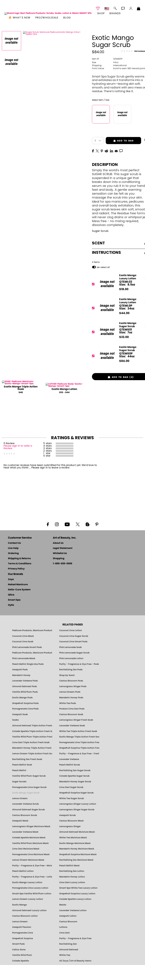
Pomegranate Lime (22, 933)
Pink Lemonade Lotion (71, 658)
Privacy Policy (16, 569)
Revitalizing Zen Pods (71, 669)
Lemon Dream (20, 798)
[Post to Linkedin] (111, 151)
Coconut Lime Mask (23, 636)
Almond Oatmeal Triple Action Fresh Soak (32, 726)
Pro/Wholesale (47, 17)
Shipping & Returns (19, 558)
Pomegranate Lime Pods (25, 709)
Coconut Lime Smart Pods (73, 641)
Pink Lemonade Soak (70, 647)
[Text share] (121, 151)
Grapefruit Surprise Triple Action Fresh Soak (79, 748)
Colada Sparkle (20, 961)
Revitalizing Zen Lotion (71, 871)
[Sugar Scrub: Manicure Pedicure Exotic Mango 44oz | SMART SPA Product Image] (11, 62)
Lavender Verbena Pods (25, 681)
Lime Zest (64, 933)
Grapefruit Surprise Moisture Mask (78, 854)
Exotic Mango (19, 905)
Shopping (58, 558)
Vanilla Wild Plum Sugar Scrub (29, 776)
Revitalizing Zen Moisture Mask (76, 860)
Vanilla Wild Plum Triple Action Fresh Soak (32, 737)
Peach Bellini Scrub (69, 765)
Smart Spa (14, 600)
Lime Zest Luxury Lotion (72, 882)
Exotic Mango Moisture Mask (75, 843)
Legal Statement (62, 548)
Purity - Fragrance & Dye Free (75, 938)
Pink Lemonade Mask (23, 658)
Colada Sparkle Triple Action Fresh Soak (32, 731)
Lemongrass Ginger (70, 826)
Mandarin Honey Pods (71, 698)
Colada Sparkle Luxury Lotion (75, 899)
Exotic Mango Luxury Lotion (27, 882)
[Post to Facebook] (93, 151)
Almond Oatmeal (68, 950)
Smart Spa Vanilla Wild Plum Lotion (31, 894)
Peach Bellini (19, 770)
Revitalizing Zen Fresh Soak (27, 759)
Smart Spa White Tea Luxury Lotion (78, 888)
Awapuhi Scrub (67, 815)
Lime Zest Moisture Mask (25, 849)
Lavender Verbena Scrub (25, 804)
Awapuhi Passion (21, 927)
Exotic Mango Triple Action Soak (20, 387)
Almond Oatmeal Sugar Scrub (28, 810)
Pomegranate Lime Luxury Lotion (30, 888)
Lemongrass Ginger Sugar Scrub (76, 810)
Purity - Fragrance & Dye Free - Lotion (32, 877)
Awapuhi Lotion (67, 916)
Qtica (11, 595)
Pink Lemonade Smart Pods (27, 647)
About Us (58, 543)
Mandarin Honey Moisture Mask (76, 849)
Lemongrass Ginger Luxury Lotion (77, 804)
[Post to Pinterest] (101, 151)
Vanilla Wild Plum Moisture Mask (30, 843)
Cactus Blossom (68, 922)
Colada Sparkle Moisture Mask (28, 838)
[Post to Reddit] (106, 151)
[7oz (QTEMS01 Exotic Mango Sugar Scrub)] (122, 114)
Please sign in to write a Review (18, 447)
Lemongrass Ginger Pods (72, 686)
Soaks (15, 720)
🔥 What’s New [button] (19, 17)
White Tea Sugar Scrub (71, 798)
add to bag (120, 141)
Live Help (13, 548)
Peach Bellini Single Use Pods (28, 664)
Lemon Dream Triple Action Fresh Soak (32, 754)
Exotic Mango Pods (22, 698)
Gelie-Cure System (19, 590)
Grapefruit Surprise (22, 938)
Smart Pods (18, 944)
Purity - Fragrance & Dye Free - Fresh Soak (79, 754)
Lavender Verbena (69, 759)
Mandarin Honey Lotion (72, 877)
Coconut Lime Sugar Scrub (73, 636)
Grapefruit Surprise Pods (25, 703)
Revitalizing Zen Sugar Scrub (74, 770)
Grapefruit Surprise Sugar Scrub (76, 793)
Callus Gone (18, 950)
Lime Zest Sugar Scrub (71, 787)
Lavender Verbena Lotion (72, 910)
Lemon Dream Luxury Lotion (27, 899)
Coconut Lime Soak (22, 641)
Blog (67, 17)
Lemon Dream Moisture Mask (28, 860)
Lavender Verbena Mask (25, 832)
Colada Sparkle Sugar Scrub (74, 776)
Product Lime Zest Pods (72, 709)
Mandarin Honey (21, 675)
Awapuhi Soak (20, 714)
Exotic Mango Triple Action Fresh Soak (79, 737)
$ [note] (123, 289)
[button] (48, 13)
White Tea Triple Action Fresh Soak (78, 731)
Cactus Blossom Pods (71, 681)
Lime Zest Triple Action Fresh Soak (31, 742)
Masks (62, 905)
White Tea (64, 955)
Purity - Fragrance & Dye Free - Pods (79, 664)
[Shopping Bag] (139, 9)
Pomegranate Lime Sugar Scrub (29, 787)
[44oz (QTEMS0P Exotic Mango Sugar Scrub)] (101, 114)
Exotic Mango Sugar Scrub (25, 793)
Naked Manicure (18, 584)
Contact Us (14, 543)
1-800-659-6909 (62, 564)
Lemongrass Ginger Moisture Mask (31, 826)
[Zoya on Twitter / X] (77, 524)
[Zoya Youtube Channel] (67, 524)
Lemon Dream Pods (69, 692)
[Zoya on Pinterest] (97, 524)
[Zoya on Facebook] (47, 524)
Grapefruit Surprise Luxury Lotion (77, 894)
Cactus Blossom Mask (71, 821)
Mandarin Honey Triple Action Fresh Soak (32, 748)
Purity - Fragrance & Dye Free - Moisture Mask (32, 866)
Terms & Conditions (19, 564)
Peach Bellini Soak (22, 765)
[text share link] (121, 151)
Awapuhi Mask (20, 821)
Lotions (63, 927)
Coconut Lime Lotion (70, 630)
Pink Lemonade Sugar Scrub (74, 653)
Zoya (11, 579)
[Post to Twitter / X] (97, 151)
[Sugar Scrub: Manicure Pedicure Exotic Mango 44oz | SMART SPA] (11, 41)
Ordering (13, 553)
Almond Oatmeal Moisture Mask (77, 832)
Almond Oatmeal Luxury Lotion (29, 910)
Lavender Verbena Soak (72, 726)
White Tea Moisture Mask (73, 838)
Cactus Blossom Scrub (24, 815)
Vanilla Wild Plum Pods (25, 692)
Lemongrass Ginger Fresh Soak (76, 720)
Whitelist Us (60, 553)
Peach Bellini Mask (69, 866)
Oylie (11, 605)
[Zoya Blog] (87, 524)
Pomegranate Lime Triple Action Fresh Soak (79, 742)
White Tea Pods (67, 703)
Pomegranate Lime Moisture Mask (31, 854)
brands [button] (115, 13)
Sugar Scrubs (19, 782)
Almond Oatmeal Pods (24, 686)
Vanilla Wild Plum (22, 955)
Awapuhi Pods (20, 669)
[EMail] (116, 151)
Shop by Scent (67, 675)
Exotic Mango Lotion (64, 389)
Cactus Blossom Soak (71, 714)
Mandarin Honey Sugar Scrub (75, 782)
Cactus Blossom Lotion (25, 916)
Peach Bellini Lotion (23, 871)
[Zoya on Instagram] (56, 524)
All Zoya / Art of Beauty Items (75, 961)
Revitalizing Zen (68, 944)
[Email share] (116, 151)
